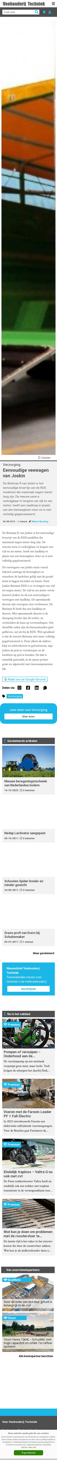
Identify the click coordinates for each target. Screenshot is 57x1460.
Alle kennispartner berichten (36, 1356)
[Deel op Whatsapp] (20, 688)
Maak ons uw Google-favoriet (27, 679)
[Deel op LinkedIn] (37, 688)
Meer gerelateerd (44, 953)
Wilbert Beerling (39, 521)
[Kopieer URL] (45, 688)
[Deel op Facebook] (28, 688)
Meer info (32, 1447)
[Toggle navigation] (53, 3)
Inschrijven (28, 989)
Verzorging (15, 696)
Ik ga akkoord (28, 1453)
